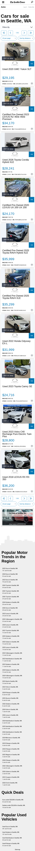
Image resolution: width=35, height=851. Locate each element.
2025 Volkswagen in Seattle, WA (12, 620)
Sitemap (17, 849)
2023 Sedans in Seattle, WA (10, 665)
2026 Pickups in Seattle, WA (10, 761)
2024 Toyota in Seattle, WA (10, 586)
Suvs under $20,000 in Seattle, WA (12, 801)
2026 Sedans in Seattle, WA (10, 705)
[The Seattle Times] (18, 2)
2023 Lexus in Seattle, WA (10, 614)
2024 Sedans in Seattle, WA (10, 603)
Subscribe (31, 7)
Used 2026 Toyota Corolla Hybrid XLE (15, 161)
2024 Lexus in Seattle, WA (10, 626)
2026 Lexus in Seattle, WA (10, 716)
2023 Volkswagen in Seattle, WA (12, 654)
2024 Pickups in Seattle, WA (10, 693)
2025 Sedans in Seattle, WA (10, 637)
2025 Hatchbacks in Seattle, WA (12, 727)
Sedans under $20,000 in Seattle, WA (13, 806)
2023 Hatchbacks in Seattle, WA (12, 660)
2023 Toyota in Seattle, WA (10, 631)
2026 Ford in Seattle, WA (9, 784)
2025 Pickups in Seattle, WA (10, 750)
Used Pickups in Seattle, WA (10, 844)
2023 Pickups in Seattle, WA (10, 744)
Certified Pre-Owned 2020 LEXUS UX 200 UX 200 (15, 206)
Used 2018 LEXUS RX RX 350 (15, 478)
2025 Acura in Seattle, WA (10, 699)
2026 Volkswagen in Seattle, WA (12, 767)
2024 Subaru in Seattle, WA (10, 671)
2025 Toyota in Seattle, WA (10, 592)
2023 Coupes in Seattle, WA (10, 778)
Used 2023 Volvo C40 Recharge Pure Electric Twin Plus (17, 434)
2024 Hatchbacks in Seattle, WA (12, 722)
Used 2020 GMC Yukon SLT (16, 69)
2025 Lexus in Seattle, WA (10, 648)
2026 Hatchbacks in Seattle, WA (12, 733)
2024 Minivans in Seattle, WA (11, 739)
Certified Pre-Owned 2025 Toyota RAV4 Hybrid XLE (15, 251)
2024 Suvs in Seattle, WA (10, 575)
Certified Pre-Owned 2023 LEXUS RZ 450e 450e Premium (15, 116)
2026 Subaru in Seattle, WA (10, 772)
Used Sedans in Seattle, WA (10, 833)
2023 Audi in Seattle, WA (9, 682)
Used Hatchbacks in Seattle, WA (12, 839)
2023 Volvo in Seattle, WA (10, 688)
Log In (25, 7)
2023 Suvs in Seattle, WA (10, 581)
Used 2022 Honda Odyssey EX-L (16, 342)
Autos (3, 7)
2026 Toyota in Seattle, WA (10, 597)
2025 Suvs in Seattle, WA (10, 569)
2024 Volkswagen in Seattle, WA (12, 676)
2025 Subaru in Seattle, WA (10, 643)
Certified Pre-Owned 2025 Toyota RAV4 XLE (15, 297)
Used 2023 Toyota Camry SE (17, 386)
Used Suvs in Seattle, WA (10, 827)
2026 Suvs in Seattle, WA (10, 609)
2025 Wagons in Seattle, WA (11, 755)
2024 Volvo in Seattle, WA (10, 710)
